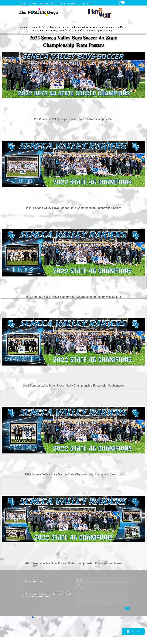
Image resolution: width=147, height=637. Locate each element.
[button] (121, 2)
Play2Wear (58, 30)
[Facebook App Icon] (33, 617)
